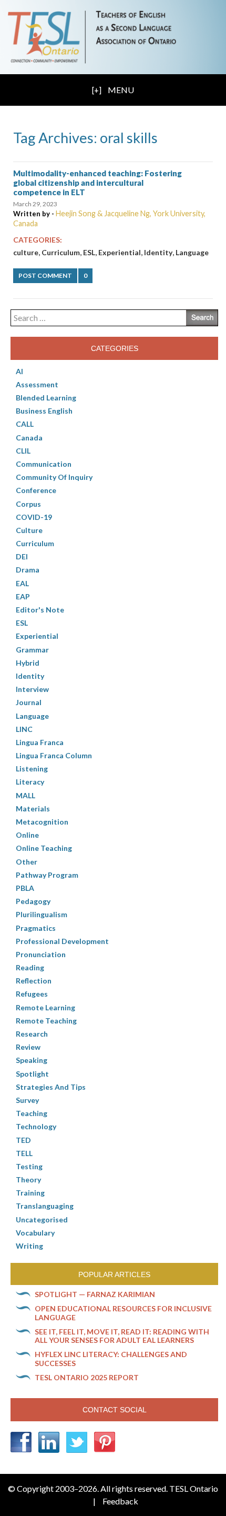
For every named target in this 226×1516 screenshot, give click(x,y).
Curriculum (61, 252)
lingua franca (40, 742)
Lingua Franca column (54, 755)
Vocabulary (35, 1232)
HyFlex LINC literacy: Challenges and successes (111, 1359)
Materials (33, 808)
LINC (24, 729)
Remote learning (45, 1007)
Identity (158, 252)
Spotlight (32, 1073)
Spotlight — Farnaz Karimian (95, 1294)
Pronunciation (41, 954)
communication (43, 463)
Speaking (31, 1060)
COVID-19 (34, 517)
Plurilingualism (41, 914)
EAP (23, 596)
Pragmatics (36, 927)
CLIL (23, 450)
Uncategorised (42, 1219)
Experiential (119, 252)
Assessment (37, 384)
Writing (29, 1245)
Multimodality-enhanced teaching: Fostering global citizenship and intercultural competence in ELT (97, 182)
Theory (28, 1179)
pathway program (47, 874)
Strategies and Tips (51, 1086)
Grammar (32, 649)
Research (32, 1033)
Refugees (32, 993)
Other (26, 861)
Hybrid (27, 662)
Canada (29, 437)
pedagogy (33, 901)
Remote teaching (46, 1020)
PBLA (25, 888)
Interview (32, 689)
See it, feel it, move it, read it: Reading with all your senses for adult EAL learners (122, 1336)
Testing (29, 1166)
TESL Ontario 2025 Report (87, 1377)
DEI (22, 556)
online (27, 834)
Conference (36, 490)
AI (19, 371)
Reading (30, 967)
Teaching (31, 1113)
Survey (27, 1100)
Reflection (34, 980)
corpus (28, 503)
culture (25, 252)
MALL (25, 795)
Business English (44, 410)
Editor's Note (40, 609)
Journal (29, 702)
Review (28, 1046)
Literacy (30, 781)
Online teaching (44, 848)
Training (30, 1192)
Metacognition (42, 821)
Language (192, 252)
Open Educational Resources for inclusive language (123, 1313)
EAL (22, 583)
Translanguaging (45, 1205)
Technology (36, 1126)
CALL (25, 423)
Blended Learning (46, 397)
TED (23, 1140)
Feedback (120, 1501)
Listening (32, 768)
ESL (89, 252)
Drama (27, 569)
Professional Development (62, 941)
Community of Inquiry (54, 477)
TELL (24, 1153)
